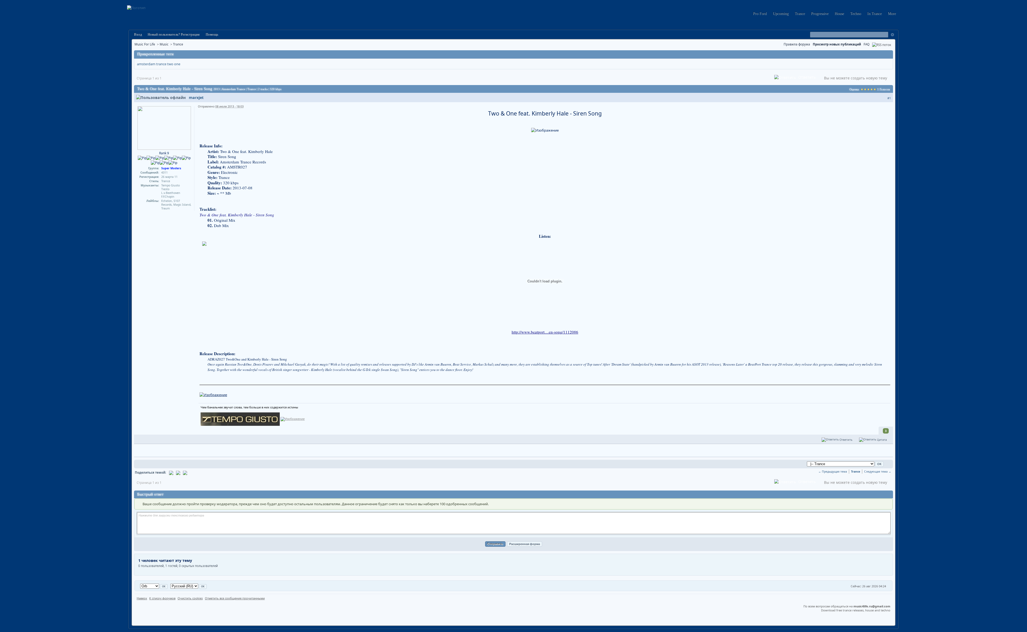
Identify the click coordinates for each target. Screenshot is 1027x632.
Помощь (211, 34)
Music (164, 44)
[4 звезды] (871, 89)
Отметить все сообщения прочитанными (235, 598)
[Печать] (178, 472)
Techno (855, 14)
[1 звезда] (862, 89)
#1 (889, 98)
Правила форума (797, 44)
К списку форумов (162, 598)
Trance (800, 14)
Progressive (820, 14)
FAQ (866, 44)
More (892, 14)
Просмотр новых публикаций (837, 44)
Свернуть (888, 54)
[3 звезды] (868, 89)
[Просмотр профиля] (164, 127)
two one (173, 64)
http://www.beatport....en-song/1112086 (545, 332)
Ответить (806, 77)
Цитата (881, 440)
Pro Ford (760, 14)
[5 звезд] (874, 89)
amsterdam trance (151, 64)
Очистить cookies (190, 598)
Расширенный (892, 34)
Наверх (142, 598)
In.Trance (874, 14)
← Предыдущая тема (832, 471)
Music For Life (145, 44)
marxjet (196, 97)
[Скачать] (185, 472)
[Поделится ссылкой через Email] (171, 472)
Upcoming (781, 14)
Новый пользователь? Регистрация (174, 34)
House (839, 14)
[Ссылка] (213, 394)
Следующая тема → (877, 471)
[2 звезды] (865, 89)
